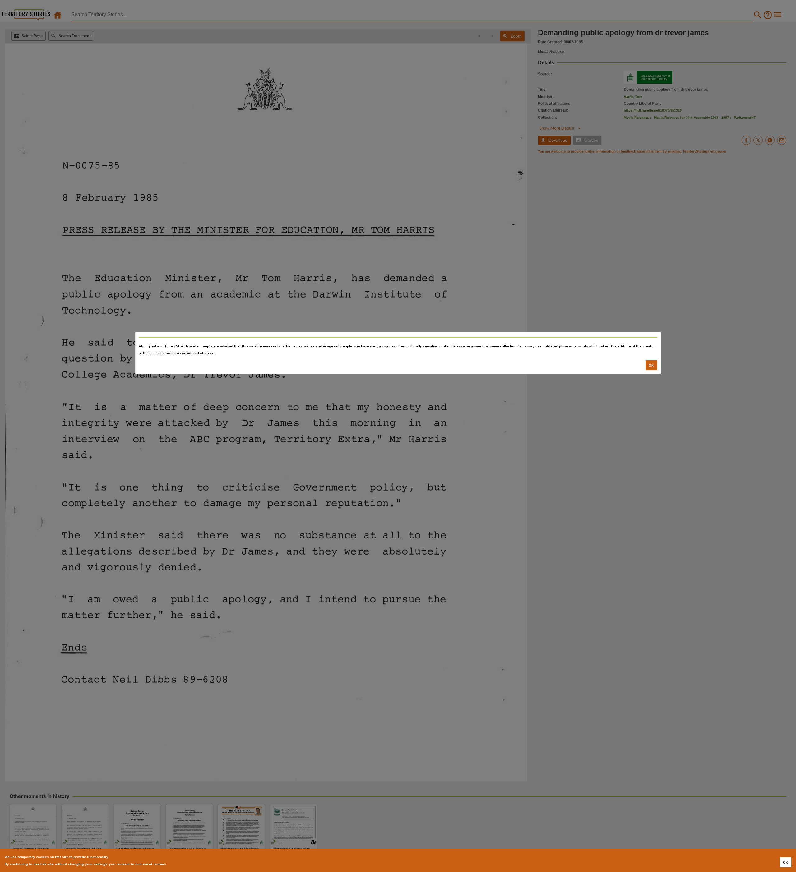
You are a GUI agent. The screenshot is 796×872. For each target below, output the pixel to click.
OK (651, 365)
